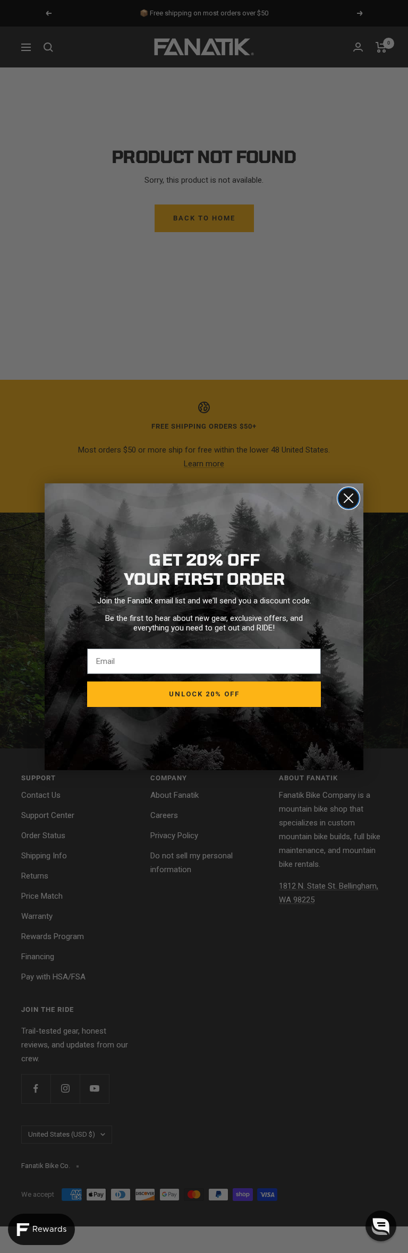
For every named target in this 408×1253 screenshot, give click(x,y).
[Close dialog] (348, 498)
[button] (381, 1226)
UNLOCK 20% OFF (204, 694)
